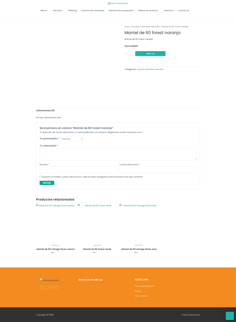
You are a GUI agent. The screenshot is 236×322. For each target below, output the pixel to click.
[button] (194, 10)
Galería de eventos (148, 10)
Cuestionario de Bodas (92, 10)
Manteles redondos (151, 26)
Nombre (44, 164)
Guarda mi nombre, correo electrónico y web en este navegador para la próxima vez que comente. (92, 176)
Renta (44, 10)
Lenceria (136, 26)
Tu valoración (49, 145)
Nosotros (168, 10)
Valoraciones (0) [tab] (45, 110)
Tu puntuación (49, 138)
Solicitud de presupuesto (121, 10)
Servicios (57, 10)
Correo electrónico (130, 164)
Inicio (127, 26)
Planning (72, 10)
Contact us (183, 10)
